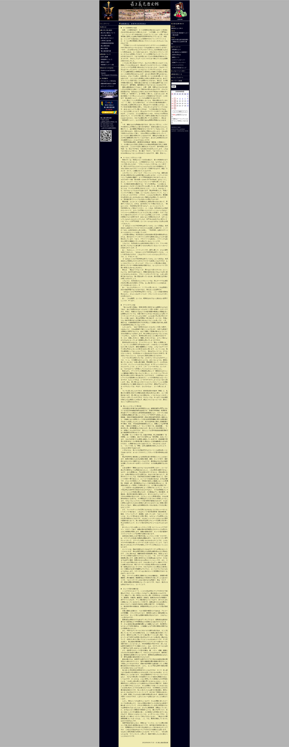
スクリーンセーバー (178, 60)
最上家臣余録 (105, 46)
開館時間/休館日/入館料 (108, 83)
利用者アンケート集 (107, 64)
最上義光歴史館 (106, 118)
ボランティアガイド (107, 86)
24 (175, 106)
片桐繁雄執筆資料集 (107, 43)
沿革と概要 (104, 57)
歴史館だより (176, 49)
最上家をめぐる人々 (107, 38)
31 (175, 108)
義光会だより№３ (177, 28)
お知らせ (103, 27)
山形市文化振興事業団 (109, 128)
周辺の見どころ (177, 74)
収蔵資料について (106, 59)
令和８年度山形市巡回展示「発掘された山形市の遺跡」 (179, 41)
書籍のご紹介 (105, 62)
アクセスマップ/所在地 (108, 81)
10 (175, 101)
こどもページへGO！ (179, 71)
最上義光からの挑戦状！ (180, 52)
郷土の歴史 (104, 48)
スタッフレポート (177, 77)
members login (176, 127)
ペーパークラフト (178, 65)
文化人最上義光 (106, 35)
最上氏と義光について (108, 33)
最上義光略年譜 (106, 51)
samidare (182, 129)
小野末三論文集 (106, 40)
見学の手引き (176, 55)
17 (175, 103)
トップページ (105, 23)
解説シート (175, 57)
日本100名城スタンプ (179, 67)
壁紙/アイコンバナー (179, 62)
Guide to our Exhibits (108, 70)
